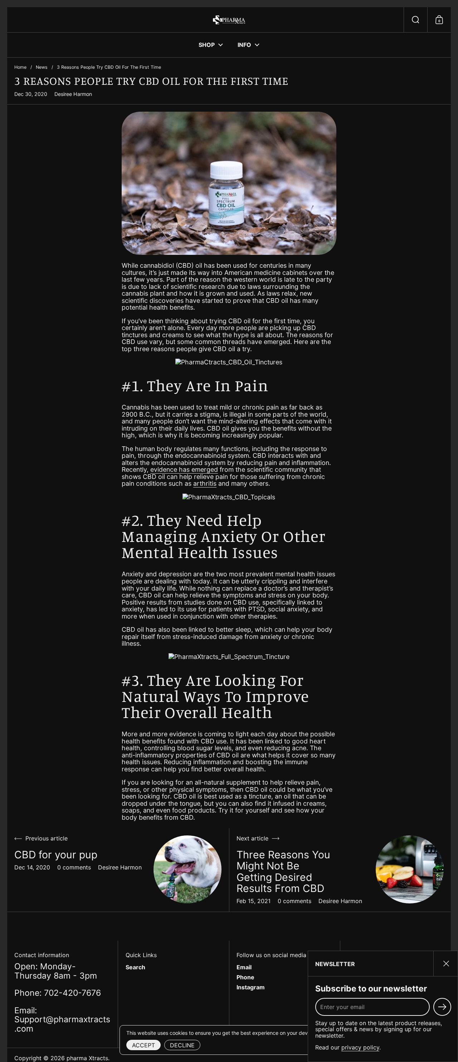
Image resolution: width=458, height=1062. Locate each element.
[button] (415, 19)
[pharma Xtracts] (229, 19)
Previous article (46, 838)
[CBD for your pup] (187, 869)
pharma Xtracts (87, 1058)
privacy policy (360, 1047)
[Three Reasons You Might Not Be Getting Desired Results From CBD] (410, 869)
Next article (252, 838)
